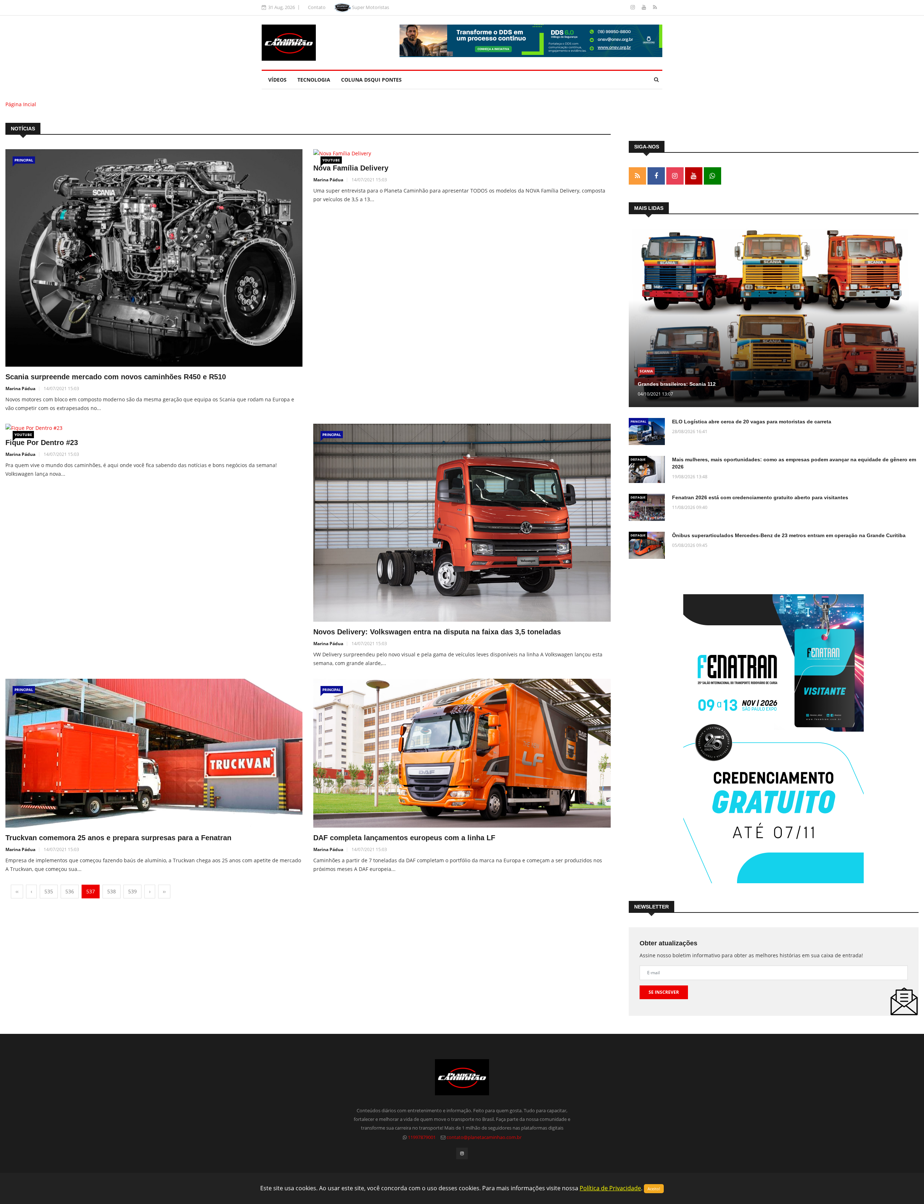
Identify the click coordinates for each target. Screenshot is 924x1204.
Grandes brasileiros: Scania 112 (677, 384)
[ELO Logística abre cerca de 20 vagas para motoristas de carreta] (647, 431)
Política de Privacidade (610, 1188)
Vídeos (277, 79)
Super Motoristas (370, 7)
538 (111, 891)
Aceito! (654, 1188)
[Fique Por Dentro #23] (153, 428)
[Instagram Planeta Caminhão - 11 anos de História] (633, 7)
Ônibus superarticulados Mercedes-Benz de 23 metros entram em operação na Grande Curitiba (789, 535)
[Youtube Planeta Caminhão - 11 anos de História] (645, 7)
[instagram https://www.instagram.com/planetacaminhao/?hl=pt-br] (675, 176)
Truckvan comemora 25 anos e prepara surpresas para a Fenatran (118, 838)
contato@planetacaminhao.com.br (484, 1137)
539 (132, 891)
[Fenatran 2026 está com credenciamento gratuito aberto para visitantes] (647, 507)
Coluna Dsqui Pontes (371, 79)
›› (164, 891)
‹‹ (17, 891)
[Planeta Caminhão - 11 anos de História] (289, 42)
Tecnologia (313, 79)
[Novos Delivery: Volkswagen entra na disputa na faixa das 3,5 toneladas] (461, 523)
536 (69, 891)
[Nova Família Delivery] (461, 153)
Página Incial (20, 104)
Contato (317, 7)
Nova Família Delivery (350, 168)
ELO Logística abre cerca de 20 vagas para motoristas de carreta (751, 421)
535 (48, 891)
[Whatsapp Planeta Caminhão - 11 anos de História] (712, 176)
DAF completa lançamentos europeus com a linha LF (404, 838)
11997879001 (422, 1137)
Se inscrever (664, 992)
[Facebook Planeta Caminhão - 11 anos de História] (656, 176)
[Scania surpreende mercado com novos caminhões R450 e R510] (153, 258)
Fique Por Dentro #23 (41, 442)
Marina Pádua (20, 388)
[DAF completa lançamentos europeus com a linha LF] (461, 753)
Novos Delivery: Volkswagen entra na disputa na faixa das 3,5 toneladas (437, 632)
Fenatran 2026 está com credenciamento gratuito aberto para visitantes (760, 497)
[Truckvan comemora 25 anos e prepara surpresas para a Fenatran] (153, 753)
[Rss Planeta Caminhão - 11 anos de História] (637, 176)
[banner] (531, 40)
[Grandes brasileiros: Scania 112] (774, 318)
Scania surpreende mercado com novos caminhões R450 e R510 (115, 377)
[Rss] (655, 7)
